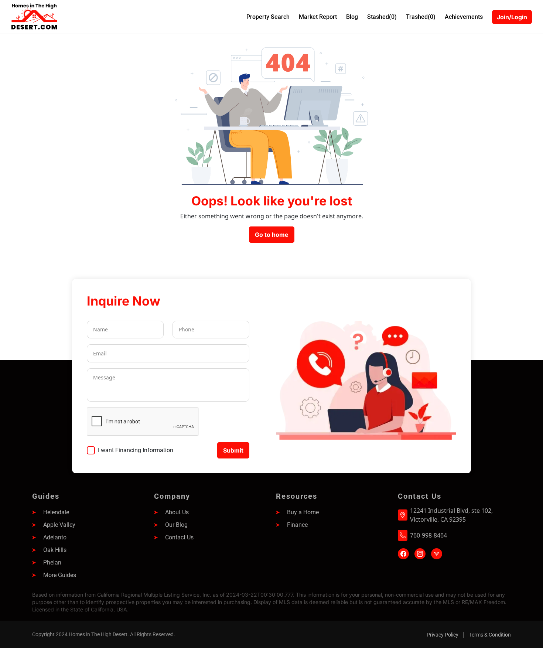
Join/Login (512, 17)
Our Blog (176, 524)
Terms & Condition (490, 635)
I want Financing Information (135, 450)
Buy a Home (303, 512)
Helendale (56, 512)
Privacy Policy (442, 635)
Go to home (271, 234)
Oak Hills (54, 549)
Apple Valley (59, 524)
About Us (177, 512)
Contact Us (179, 537)
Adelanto (54, 537)
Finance (297, 524)
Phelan (52, 562)
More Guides (59, 575)
